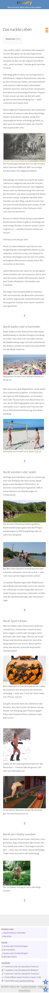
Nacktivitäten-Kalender (13, 932)
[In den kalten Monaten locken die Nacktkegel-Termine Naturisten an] (24, 792)
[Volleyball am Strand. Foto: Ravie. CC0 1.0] (24, 434)
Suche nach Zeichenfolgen (14, 946)
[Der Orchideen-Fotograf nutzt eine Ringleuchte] (24, 873)
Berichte (6, 936)
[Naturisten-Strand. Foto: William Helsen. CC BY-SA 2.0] (24, 364)
